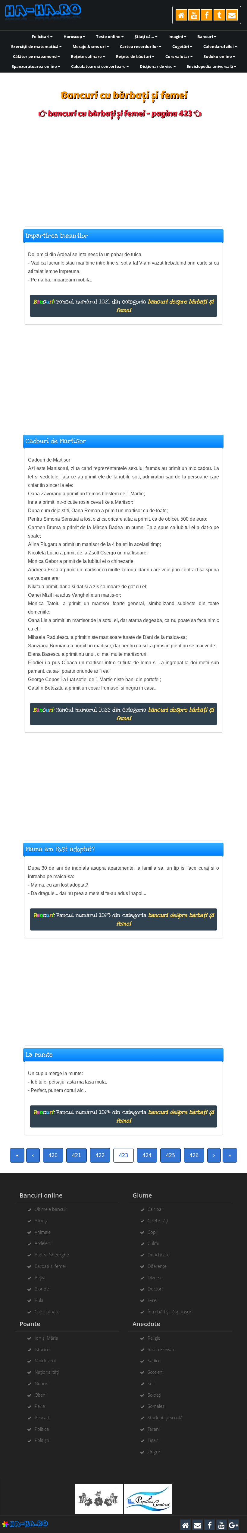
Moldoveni (45, 1360)
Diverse (155, 1277)
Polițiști (42, 1440)
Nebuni (42, 1383)
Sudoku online (218, 56)
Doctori (155, 1289)
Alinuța (41, 1220)
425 (170, 1155)
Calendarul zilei (219, 46)
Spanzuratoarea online (35, 66)
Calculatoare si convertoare (99, 66)
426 (194, 1155)
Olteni (40, 1395)
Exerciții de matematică (35, 46)
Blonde (42, 1289)
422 (100, 1155)
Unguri (154, 1452)
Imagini (176, 36)
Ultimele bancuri (51, 1209)
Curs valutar (177, 56)
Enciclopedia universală (210, 66)
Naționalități (47, 1372)
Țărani (154, 1429)
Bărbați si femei (50, 1266)
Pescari (42, 1417)
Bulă (39, 1300)
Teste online (108, 36)
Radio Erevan (161, 1349)
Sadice (154, 1360)
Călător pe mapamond (35, 56)
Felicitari (41, 36)
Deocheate (159, 1255)
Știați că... (145, 36)
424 (147, 1155)
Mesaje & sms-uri (90, 46)
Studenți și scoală (165, 1417)
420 (53, 1155)
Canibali (155, 1209)
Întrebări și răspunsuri (170, 1312)
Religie (154, 1338)
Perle (40, 1406)
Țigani (153, 1440)
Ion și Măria (46, 1338)
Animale (43, 1232)
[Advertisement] (123, 169)
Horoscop (73, 36)
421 (76, 1155)
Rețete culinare (87, 56)
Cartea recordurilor (139, 46)
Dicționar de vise (157, 66)
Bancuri (205, 36)
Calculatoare (47, 1312)
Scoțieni (155, 1372)
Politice (42, 1429)
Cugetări (181, 46)
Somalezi (156, 1406)
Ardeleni (43, 1243)
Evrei (152, 1300)
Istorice (42, 1349)
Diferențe (157, 1266)
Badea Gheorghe (52, 1255)
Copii (153, 1232)
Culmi (153, 1243)
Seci (151, 1383)
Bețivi (40, 1277)
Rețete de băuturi (134, 56)
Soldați (154, 1395)
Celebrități (158, 1220)
